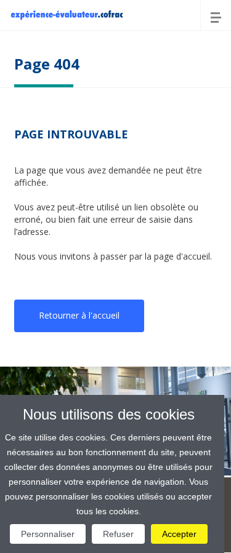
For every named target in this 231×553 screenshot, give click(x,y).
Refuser (118, 534)
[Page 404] (66, 14)
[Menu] (215, 15)
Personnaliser (48, 534)
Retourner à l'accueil (79, 315)
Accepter (179, 534)
